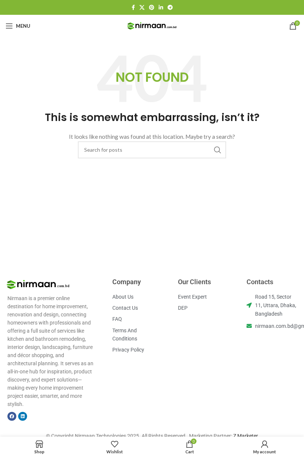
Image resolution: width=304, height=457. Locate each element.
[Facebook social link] (133, 7)
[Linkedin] (22, 416)
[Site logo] (152, 25)
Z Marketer (245, 436)
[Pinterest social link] (151, 7)
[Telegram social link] (170, 7)
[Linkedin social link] (160, 7)
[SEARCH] (217, 149)
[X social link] (142, 7)
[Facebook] (11, 416)
